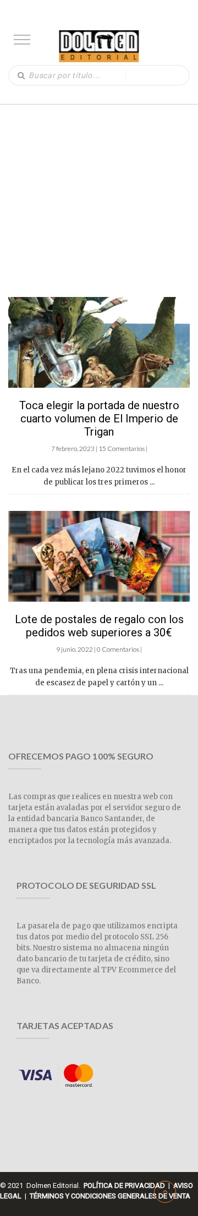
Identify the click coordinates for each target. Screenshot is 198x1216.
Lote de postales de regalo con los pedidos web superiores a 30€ (99, 626)
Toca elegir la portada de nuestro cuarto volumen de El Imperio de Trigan (99, 418)
